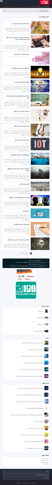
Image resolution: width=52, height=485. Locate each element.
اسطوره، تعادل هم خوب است (22, 82)
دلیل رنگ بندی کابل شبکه (38, 421)
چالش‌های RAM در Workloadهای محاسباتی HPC (34, 408)
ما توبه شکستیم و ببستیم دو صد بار (20, 24)
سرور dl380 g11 (40, 324)
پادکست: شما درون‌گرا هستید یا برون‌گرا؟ (19, 197)
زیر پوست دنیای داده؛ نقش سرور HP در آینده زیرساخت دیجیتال (32, 435)
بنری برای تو (26, 211)
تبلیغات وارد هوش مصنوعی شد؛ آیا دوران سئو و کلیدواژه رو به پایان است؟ (30, 388)
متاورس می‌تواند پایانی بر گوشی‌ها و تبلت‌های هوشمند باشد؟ (32, 343)
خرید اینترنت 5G (44, 460)
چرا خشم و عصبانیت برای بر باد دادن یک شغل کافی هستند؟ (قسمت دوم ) (17, 38)
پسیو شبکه (46, 464)
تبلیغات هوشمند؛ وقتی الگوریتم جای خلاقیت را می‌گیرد (33, 441)
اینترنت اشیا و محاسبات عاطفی (21, 126)
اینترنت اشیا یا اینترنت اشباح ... (21, 140)
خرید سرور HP (45, 459)
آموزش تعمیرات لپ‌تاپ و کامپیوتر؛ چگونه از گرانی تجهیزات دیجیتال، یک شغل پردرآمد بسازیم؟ (27, 415)
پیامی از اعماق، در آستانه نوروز (21, 54)
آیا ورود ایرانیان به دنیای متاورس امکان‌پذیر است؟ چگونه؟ (33, 363)
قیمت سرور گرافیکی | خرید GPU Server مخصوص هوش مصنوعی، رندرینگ (30, 395)
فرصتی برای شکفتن (24, 184)
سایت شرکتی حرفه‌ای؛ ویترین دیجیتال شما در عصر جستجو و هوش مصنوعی (30, 401)
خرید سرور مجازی (44, 462)
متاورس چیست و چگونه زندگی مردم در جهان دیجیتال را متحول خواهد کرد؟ (30, 376)
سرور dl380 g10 (40, 318)
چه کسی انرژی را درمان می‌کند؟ (21, 111)
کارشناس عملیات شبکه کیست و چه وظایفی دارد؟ (34, 448)
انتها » (22, 253)
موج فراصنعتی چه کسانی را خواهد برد (19, 155)
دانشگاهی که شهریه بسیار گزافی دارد (20, 68)
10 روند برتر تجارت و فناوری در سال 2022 (36, 349)
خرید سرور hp (41, 311)
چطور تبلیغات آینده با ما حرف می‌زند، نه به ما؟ (35, 428)
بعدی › (26, 253)
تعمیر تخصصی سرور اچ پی (38, 331)
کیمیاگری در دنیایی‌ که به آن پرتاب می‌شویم (18, 240)
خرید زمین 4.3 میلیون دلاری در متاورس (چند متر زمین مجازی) (32, 369)
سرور (18, 483)
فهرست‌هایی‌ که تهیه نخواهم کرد (21, 224)
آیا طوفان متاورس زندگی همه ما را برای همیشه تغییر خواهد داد (32, 356)
